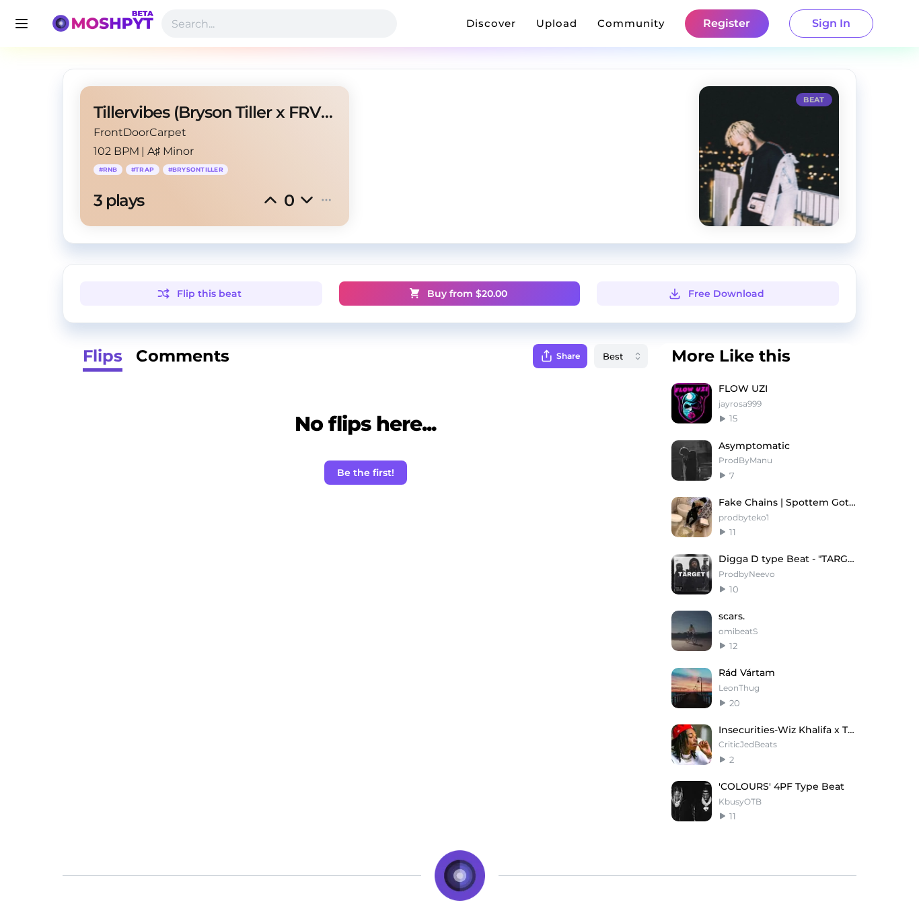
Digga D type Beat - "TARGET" (787, 559)
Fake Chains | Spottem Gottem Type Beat (787, 502)
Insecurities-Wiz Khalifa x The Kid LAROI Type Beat (787, 730)
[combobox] (621, 356)
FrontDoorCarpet (140, 132)
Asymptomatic (754, 446)
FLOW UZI (743, 388)
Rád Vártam (747, 673)
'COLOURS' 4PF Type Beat (781, 786)
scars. (732, 616)
